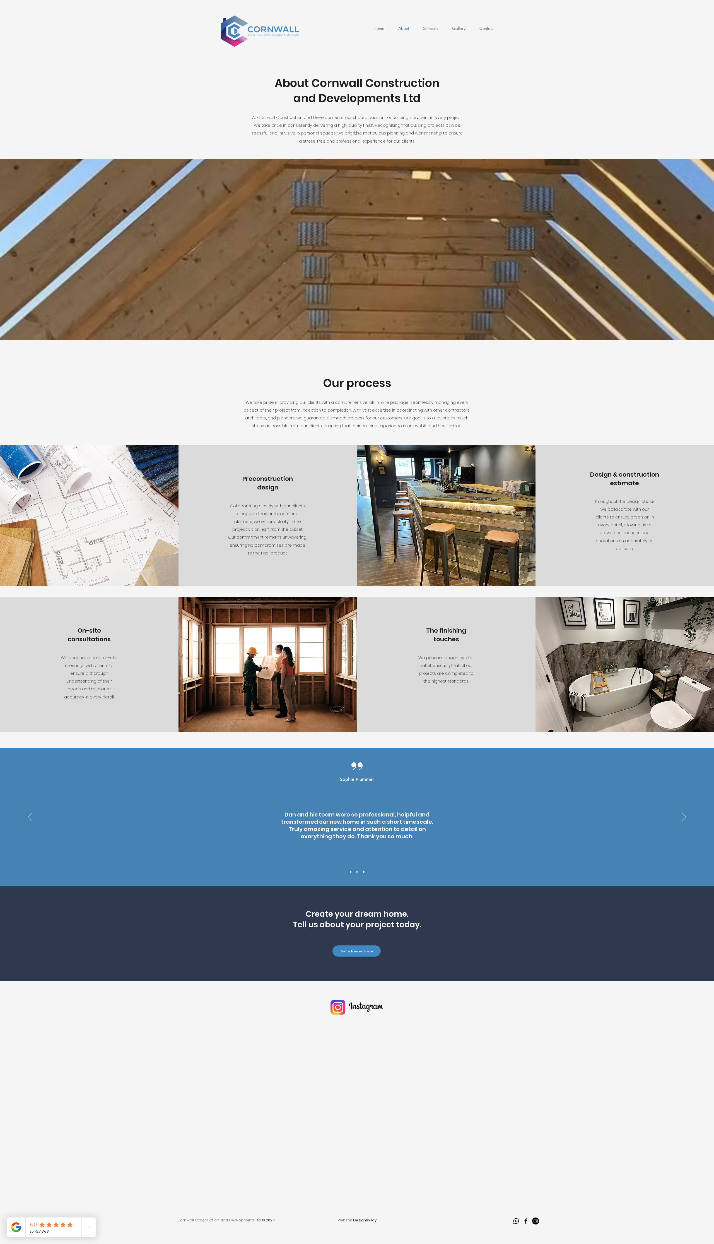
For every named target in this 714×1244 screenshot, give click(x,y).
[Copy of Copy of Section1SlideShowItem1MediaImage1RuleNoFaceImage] (363, 872)
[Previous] (30, 817)
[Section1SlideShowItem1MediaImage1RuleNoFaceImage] (350, 872)
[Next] (684, 817)
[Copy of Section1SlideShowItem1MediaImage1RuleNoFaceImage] (357, 872)
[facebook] (525, 1220)
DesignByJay (365, 1220)
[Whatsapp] (516, 1220)
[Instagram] (535, 1220)
